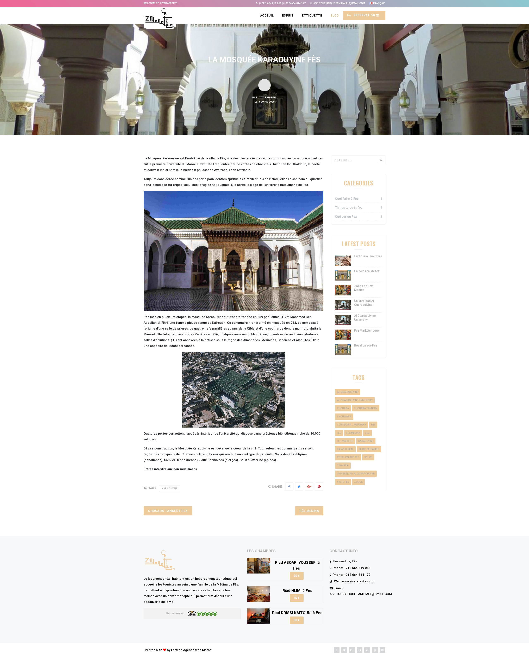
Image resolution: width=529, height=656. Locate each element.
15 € (297, 598)
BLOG (334, 15)
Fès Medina (309, 511)
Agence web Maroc (197, 650)
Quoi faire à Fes (358, 199)
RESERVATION (364, 15)
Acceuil (267, 15)
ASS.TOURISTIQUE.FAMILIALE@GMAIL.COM (361, 594)
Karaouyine (169, 488)
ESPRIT (288, 15)
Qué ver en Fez (358, 217)
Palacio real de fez (367, 271)
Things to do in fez (358, 207)
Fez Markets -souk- (367, 330)
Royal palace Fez (365, 345)
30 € (297, 575)
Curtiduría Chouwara (368, 256)
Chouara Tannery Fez (168, 511)
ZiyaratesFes (268, 97)
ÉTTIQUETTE (312, 15)
